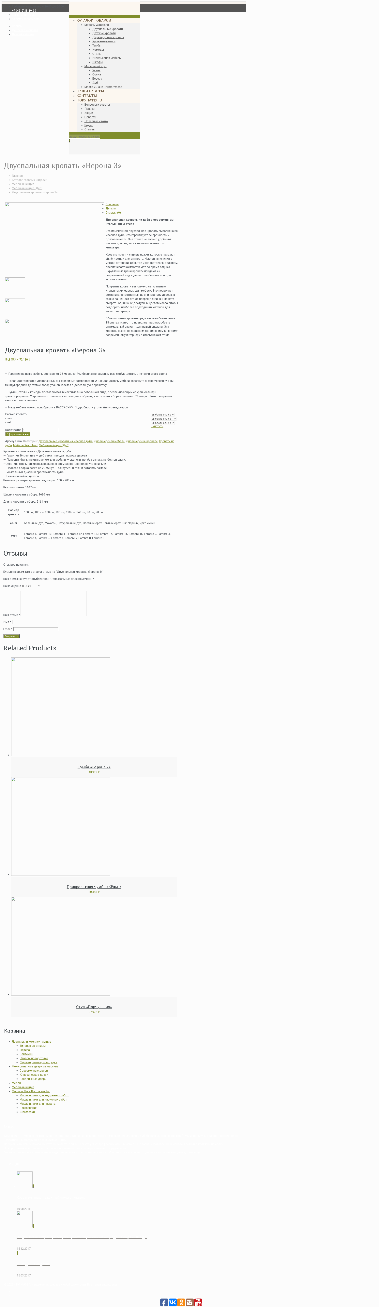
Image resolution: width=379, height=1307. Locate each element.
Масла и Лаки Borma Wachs (31, 1091)
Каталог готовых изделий (29, 180)
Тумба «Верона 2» (94, 767)
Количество (13, 430)
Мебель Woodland (25, 445)
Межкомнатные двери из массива (35, 1066)
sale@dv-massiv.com (26, 19)
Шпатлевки (27, 1112)
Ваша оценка (12, 586)
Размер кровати (16, 414)
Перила (25, 1050)
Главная (17, 176)
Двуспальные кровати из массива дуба (65, 441)
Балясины (26, 1054)
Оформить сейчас (18, 434)
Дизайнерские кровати (142, 441)
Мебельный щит (23, 184)
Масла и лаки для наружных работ (43, 1099)
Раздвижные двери (33, 1079)
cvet (8, 422)
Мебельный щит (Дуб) (27, 188)
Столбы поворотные (34, 1058)
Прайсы (17, 26)
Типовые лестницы (33, 1046)
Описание (112, 204)
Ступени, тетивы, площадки (38, 1062)
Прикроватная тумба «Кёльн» (94, 887)
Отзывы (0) (113, 212)
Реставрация (28, 1108)
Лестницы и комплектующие (31, 1041)
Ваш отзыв (11, 615)
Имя (7, 622)
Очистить (157, 426)
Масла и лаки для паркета (37, 1103)
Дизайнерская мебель (109, 441)
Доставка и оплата (25, 30)
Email (7, 629)
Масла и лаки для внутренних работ (44, 1095)
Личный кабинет (23, 34)
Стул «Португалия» (94, 1007)
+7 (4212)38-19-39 (24, 10)
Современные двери (34, 1070)
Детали (111, 208)
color (8, 418)
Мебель (17, 1083)
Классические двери (34, 1074)
